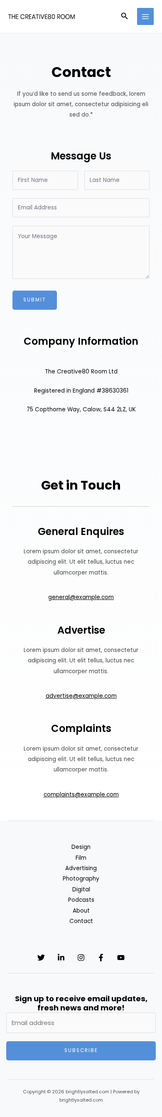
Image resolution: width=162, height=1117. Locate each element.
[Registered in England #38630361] (81, 391)
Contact (81, 921)
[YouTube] (121, 957)
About (81, 911)
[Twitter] (41, 957)
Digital (81, 889)
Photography (81, 879)
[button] (124, 16)
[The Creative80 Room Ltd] (81, 371)
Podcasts (81, 900)
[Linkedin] (61, 957)
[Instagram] (81, 957)
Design (81, 847)
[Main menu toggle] (145, 16)
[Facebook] (101, 957)
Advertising (81, 868)
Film (81, 858)
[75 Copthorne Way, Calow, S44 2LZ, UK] (81, 409)
